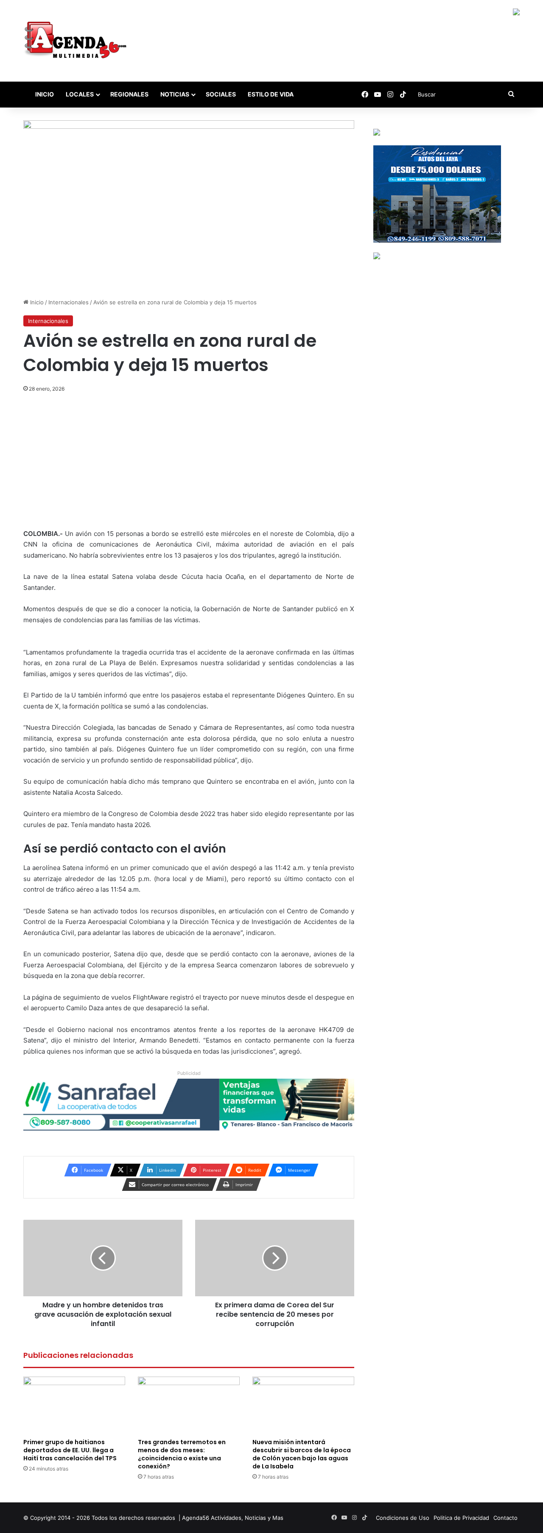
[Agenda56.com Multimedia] (77, 41)
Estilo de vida (271, 94)
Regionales (129, 94)
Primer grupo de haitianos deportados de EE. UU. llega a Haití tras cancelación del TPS (70, 1450)
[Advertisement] (188, 465)
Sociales (221, 94)
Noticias (174, 94)
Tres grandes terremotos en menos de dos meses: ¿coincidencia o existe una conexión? (182, 1454)
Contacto (505, 1517)
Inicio (44, 94)
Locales (80, 94)
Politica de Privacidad (461, 1517)
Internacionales (68, 302)
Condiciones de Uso (402, 1517)
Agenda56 (195, 1517)
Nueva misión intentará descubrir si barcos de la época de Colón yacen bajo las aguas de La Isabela (301, 1454)
